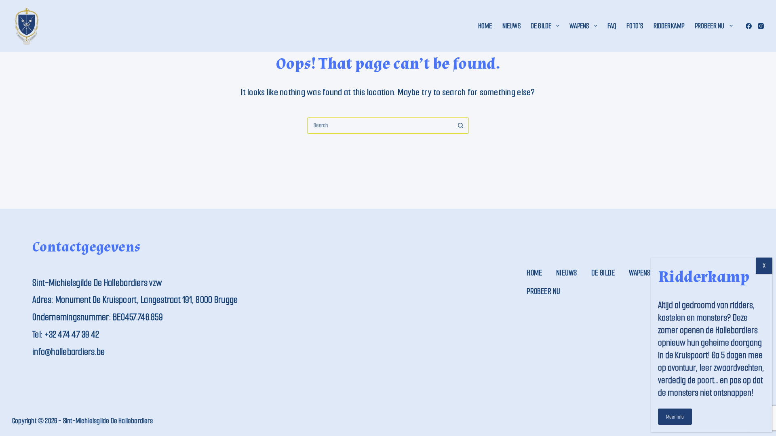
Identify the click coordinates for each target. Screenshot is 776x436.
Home (485, 26)
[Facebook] (749, 26)
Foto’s (634, 26)
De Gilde (541, 26)
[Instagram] (761, 26)
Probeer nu (710, 26)
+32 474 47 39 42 (71, 334)
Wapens (579, 26)
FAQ (612, 26)
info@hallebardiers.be (68, 352)
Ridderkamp (669, 26)
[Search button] (461, 125)
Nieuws (511, 26)
